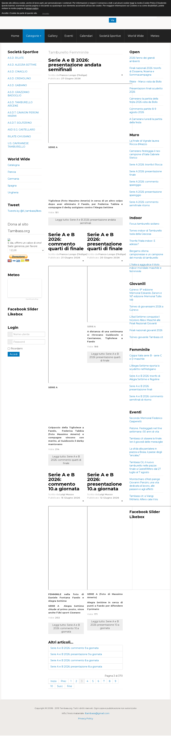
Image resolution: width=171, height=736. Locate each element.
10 (51, 686)
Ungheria (13, 192)
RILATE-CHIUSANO (19, 136)
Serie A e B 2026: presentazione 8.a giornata (76, 666)
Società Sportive (110, 35)
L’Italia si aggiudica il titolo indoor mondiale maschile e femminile (145, 268)
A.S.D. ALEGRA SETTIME (22, 64)
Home (15, 35)
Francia (12, 171)
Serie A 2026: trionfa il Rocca (145, 164)
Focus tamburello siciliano (144, 223)
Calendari (86, 35)
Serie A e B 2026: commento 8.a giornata (74, 660)
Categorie (32, 35)
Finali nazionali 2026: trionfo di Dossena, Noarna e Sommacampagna (145, 71)
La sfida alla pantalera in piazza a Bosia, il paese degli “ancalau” (145, 452)
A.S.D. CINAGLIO (17, 71)
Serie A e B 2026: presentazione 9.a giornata (76, 654)
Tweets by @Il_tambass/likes (24, 210)
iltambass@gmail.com (97, 713)
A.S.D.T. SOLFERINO (20, 122)
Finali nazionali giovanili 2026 (145, 330)
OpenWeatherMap (32, 299)
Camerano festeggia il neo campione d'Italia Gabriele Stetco (144, 154)
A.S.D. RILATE (16, 57)
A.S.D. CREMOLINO (19, 78)
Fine (69, 686)
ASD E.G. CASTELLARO (21, 129)
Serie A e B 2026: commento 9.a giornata (74, 648)
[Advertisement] (133, 28)
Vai (112, 20)
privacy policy (32, 8)
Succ (60, 686)
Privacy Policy (85, 718)
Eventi (68, 35)
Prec (63, 681)
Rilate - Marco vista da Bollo (145, 81)
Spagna (12, 185)
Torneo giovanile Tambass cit (146, 337)
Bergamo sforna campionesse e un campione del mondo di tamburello (146, 254)
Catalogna (14, 165)
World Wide (136, 35)
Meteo (155, 35)
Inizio (53, 681)
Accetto (45, 13)
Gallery (53, 35)
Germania (13, 178)
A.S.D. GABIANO (17, 85)
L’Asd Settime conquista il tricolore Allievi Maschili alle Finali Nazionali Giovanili (144, 320)
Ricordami (17, 348)
